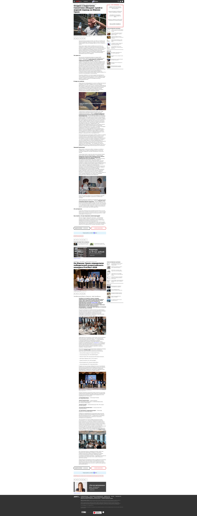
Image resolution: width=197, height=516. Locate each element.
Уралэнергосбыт (83, 291)
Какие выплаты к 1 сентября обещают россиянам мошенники (117, 59)
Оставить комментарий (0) (98, 228)
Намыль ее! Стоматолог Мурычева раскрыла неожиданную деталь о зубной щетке (116, 277)
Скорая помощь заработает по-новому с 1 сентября (116, 296)
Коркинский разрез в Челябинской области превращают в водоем (115, 12)
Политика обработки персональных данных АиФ (102, 497)
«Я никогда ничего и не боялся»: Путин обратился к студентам (116, 286)
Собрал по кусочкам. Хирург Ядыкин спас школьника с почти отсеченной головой (117, 30)
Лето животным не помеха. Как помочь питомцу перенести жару (99, 244)
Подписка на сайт (107, 496)
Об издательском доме (84, 496)
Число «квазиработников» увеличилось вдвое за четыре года (116, 290)
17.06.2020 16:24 (76, 4)
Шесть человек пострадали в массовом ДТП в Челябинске (115, 24)
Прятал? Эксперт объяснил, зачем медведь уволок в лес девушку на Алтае (116, 40)
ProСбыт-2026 (94, 302)
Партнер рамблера (89, 512)
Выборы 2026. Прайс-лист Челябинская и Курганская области (90, 498)
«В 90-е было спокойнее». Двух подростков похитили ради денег (116, 270)
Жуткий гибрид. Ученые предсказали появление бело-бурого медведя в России (117, 281)
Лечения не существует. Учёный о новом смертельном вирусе (116, 267)
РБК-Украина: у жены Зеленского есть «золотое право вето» (116, 53)
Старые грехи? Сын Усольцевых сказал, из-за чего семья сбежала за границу (117, 274)
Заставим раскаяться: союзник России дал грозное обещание (116, 66)
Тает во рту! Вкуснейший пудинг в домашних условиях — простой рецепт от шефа (116, 34)
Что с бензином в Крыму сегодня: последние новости (116, 300)
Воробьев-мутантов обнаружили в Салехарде (116, 63)
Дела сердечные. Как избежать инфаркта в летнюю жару (92, 188)
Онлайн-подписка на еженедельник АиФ (96, 496)
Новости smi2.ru (77, 258)
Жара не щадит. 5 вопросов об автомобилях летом (92, 104)
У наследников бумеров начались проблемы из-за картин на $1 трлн (116, 293)
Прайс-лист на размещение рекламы (87, 497)
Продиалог (96, 342)
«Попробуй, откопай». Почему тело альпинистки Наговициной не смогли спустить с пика (117, 44)
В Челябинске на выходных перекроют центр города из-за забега (115, 16)
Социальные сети (118, 496)
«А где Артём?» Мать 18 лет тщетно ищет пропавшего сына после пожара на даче (116, 264)
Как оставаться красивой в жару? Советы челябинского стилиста (83, 244)
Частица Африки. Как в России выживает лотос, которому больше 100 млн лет (117, 47)
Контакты (112, 496)
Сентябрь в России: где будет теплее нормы (117, 56)
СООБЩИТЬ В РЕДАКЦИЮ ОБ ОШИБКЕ (107, 498)
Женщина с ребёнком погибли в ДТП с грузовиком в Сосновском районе (115, 20)
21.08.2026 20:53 (76, 261)
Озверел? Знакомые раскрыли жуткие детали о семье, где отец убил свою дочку (115, 7)
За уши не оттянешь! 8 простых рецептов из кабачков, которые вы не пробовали (117, 37)
